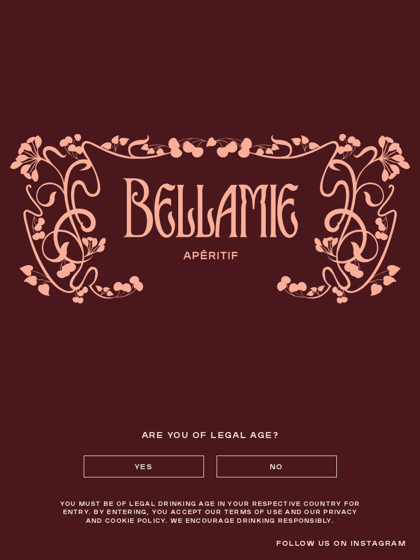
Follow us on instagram (341, 543)
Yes (144, 466)
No (276, 466)
